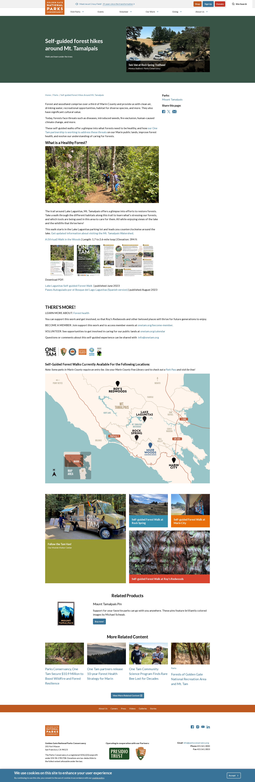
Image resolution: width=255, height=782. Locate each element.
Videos (132, 708)
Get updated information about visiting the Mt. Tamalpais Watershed (92, 233)
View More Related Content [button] (126, 695)
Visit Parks (75, 11)
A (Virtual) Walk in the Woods (63, 239)
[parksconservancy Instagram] (197, 726)
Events (101, 11)
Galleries (143, 708)
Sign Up (208, 4)
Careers (114, 708)
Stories (153, 708)
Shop (197, 4)
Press (123, 708)
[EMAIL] (174, 111)
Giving (175, 11)
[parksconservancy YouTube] (203, 726)
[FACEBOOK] (163, 111)
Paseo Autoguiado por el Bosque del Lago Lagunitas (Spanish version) (86, 289)
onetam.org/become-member (155, 325)
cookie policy (98, 778)
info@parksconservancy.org (196, 742)
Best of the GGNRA (169, 4)
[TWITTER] (169, 111)
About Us (200, 11)
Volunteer (123, 11)
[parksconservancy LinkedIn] (208, 726)
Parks (55, 95)
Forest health (81, 312)
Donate (220, 4)
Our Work (150, 11)
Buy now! (99, 621)
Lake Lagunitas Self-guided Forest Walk (68, 285)
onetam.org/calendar (152, 331)
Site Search (241, 4)
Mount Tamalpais (172, 99)
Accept (232, 775)
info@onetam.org (148, 337)
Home (48, 95)
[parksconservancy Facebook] (192, 726)
